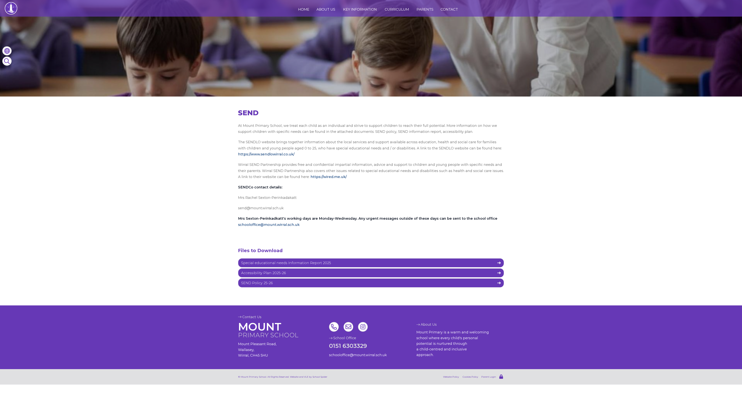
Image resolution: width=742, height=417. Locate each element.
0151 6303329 (348, 345)
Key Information (360, 9)
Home (303, 9)
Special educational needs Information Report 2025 (286, 263)
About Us (326, 9)
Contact (449, 9)
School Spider (319, 376)
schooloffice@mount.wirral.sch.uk (269, 225)
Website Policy (451, 376)
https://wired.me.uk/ (329, 177)
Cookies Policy (470, 376)
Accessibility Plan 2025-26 (263, 273)
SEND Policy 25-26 (257, 283)
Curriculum (397, 9)
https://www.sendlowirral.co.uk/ (266, 154)
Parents (425, 9)
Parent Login (488, 376)
